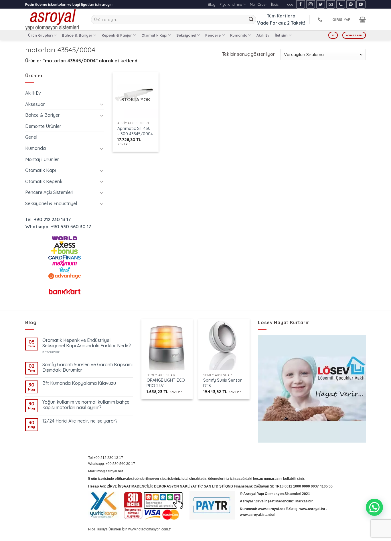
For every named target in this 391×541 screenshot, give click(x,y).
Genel (31, 137)
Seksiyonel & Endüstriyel (51, 203)
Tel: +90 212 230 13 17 (48, 219)
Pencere (213, 35)
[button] (374, 507)
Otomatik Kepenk (43, 181)
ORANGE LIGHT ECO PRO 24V (166, 383)
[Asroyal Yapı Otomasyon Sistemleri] (53, 19)
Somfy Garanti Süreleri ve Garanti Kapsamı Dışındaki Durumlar (87, 367)
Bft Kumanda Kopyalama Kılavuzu (79, 383)
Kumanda (238, 35)
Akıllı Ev (262, 35)
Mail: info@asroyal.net (105, 471)
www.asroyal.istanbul (257, 515)
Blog (212, 4)
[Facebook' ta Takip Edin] (300, 4)
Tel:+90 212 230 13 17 (105, 458)
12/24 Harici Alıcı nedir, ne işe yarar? (80, 421)
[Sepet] (362, 19)
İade (290, 4)
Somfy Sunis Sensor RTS (222, 383)
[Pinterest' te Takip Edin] (350, 4)
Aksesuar (35, 104)
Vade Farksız (271, 23)
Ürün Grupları (40, 35)
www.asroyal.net (271, 509)
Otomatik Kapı (154, 35)
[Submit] (251, 20)
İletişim (277, 4)
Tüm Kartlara (281, 16)
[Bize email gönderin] (330, 4)
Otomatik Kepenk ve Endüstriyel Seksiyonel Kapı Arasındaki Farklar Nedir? (86, 343)
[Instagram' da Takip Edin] (310, 4)
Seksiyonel (186, 35)
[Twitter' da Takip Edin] (320, 4)
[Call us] (340, 4)
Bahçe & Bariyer (77, 35)
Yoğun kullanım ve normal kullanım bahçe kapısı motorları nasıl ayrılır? (85, 404)
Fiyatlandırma (231, 4)
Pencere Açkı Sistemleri (49, 192)
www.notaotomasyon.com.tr (149, 529)
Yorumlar (51, 352)
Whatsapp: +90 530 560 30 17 (58, 226)
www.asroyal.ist (312, 509)
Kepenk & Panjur (117, 35)
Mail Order (258, 4)
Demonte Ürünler (43, 126)
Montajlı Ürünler (42, 159)
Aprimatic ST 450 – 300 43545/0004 (135, 131)
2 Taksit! (296, 23)
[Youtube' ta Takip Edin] (360, 4)
